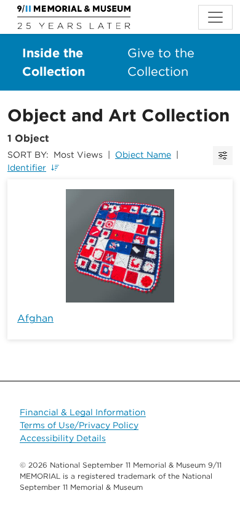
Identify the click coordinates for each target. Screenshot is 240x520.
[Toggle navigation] (215, 17)
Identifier (26, 168)
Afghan (35, 318)
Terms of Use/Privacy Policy (79, 425)
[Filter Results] (223, 155)
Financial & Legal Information (83, 412)
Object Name (143, 155)
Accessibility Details (63, 438)
